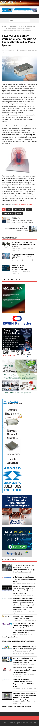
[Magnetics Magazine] (19, 5)
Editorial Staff (23, 50)
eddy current (19, 209)
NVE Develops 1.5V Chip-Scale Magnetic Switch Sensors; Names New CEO (24, 244)
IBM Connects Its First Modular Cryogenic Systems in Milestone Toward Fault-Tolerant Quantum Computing (24, 696)
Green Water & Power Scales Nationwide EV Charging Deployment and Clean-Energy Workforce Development (24, 568)
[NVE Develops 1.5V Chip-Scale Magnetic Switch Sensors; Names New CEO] (6, 245)
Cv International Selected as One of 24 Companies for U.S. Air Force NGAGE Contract (24, 660)
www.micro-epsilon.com (23, 204)
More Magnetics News (10, 637)
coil (9, 209)
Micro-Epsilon (8, 213)
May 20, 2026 (16, 271)
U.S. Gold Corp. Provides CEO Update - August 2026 (23, 617)
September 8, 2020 (9, 50)
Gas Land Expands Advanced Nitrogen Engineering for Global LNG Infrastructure (24, 670)
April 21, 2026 (16, 260)
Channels (13, 26)
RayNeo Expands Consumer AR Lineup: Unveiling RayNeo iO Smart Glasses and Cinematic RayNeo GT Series (24, 590)
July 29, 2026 (16, 248)
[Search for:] (19, 20)
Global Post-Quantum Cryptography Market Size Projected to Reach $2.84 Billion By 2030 (24, 682)
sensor (19, 213)
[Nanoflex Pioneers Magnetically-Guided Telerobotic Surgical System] (6, 256)
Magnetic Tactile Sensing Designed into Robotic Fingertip (20, 267)
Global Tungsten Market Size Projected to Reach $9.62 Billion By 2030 (24, 579)
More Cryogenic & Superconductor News (16, 706)
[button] (36, 15)
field (28, 209)
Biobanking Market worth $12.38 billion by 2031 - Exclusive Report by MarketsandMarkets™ (24, 649)
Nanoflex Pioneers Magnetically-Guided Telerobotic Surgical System (23, 256)
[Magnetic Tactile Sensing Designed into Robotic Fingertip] (6, 268)
